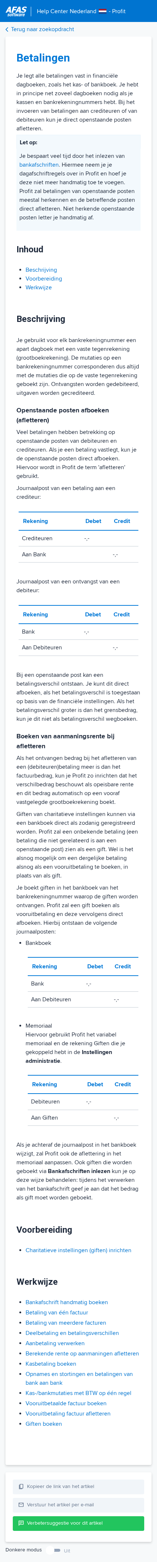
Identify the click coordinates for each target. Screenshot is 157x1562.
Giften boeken (44, 1424)
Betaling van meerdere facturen (66, 1323)
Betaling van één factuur (57, 1312)
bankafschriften (39, 164)
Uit (67, 1551)
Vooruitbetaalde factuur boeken (66, 1403)
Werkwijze (39, 287)
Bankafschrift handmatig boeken (67, 1302)
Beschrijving (41, 270)
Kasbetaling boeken (51, 1364)
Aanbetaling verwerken (55, 1343)
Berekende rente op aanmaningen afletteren (82, 1353)
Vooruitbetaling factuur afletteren (68, 1413)
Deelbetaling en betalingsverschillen (72, 1333)
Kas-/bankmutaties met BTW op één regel (78, 1393)
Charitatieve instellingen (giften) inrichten (78, 1250)
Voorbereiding (44, 278)
